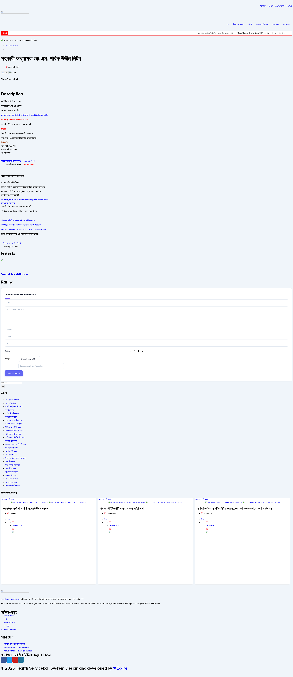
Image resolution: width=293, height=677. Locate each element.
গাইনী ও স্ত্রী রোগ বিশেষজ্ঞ (14, 406)
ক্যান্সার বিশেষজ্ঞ (10, 403)
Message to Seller (11, 246)
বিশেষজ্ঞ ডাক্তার (238, 24)
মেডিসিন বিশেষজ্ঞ (11, 451)
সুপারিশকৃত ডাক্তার (11, 472)
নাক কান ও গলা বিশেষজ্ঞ (13, 420)
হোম (227, 24)
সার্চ (3, 386)
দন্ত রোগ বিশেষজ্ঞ (11, 417)
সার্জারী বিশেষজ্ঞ (10, 468)
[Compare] (13, 522)
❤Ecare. (121, 668)
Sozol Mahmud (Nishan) (14, 274)
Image (7, 359)
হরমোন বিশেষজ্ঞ (10, 475)
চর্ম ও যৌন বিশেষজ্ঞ (12, 413)
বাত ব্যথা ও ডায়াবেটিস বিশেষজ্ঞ (15, 444)
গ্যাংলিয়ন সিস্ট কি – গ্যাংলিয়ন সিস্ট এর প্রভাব (25, 508)
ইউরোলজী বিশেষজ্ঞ (12, 399)
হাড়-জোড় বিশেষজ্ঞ (11, 45)
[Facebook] (4, 660)
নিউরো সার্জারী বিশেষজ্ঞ (13, 427)
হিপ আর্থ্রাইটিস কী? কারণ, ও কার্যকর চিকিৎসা (122, 508)
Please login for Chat (11, 243)
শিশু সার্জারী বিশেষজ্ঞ (12, 465)
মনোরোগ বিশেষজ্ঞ (11, 448)
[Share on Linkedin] (4, 85)
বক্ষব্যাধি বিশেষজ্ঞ (11, 441)
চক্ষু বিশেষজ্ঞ (9, 410)
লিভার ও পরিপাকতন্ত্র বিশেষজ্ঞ (15, 458)
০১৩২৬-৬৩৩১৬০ (28, 161)
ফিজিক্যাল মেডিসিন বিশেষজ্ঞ (14, 437)
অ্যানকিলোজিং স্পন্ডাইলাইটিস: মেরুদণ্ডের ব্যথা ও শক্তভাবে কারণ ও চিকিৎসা (234, 508)
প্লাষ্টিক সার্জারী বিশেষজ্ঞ (13, 434)
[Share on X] (3, 85)
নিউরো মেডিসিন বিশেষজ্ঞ (13, 423)
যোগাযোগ (286, 24)
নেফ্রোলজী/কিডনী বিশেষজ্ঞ (14, 430)
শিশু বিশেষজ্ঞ (10, 461)
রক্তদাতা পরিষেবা (262, 24)
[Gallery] (13, 529)
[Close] (4, 72)
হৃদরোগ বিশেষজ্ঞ (11, 482)
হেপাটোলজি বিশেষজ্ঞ (12, 485)
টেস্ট (250, 24)
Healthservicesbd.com (10, 599)
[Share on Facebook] (1, 85)
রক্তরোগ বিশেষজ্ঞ (11, 454)
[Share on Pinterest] (5, 85)
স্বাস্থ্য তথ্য (275, 24)
